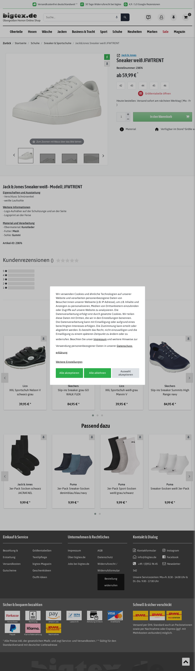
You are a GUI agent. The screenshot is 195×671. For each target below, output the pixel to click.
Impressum (100, 339)
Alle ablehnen (97, 372)
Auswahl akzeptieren (125, 373)
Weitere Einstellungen (69, 361)
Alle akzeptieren (69, 372)
